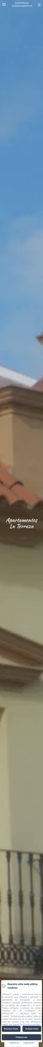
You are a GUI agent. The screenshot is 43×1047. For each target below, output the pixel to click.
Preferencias (21, 1037)
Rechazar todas (11, 1029)
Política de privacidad (30, 1024)
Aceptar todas (31, 1029)
